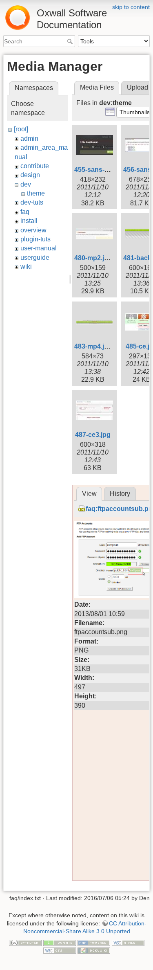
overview (33, 230)
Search (71, 41)
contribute (34, 165)
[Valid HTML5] (128, 942)
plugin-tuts (35, 239)
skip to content (131, 7)
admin (29, 138)
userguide (34, 257)
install (29, 220)
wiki (26, 266)
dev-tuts (31, 202)
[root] (21, 129)
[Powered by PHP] (94, 942)
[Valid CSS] (59, 950)
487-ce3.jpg (93, 434)
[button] (134, 112)
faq (24, 211)
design (30, 174)
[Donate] (59, 942)
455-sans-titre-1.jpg (103, 169)
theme (36, 193)
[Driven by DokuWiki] (94, 950)
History (120, 493)
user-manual (38, 248)
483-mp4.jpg (93, 346)
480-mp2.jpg (93, 257)
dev (25, 184)
